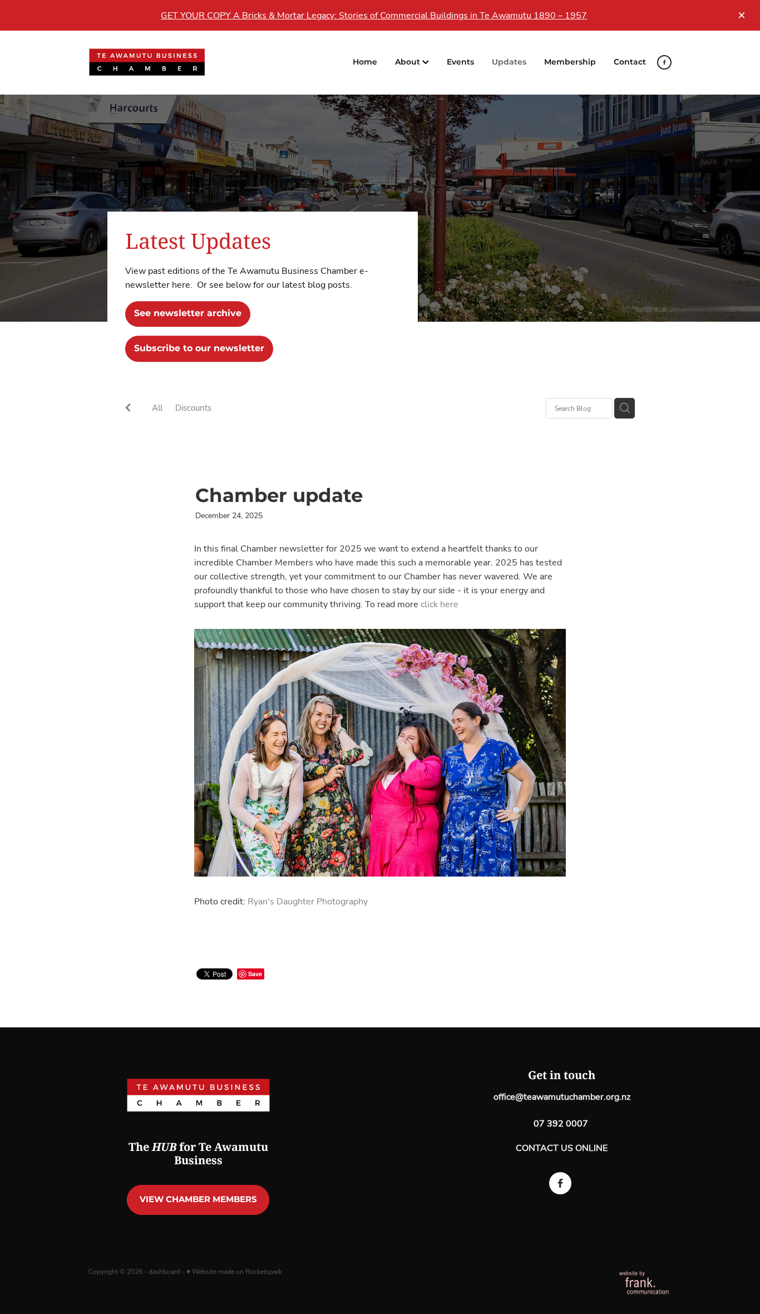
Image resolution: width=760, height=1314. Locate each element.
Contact (630, 62)
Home (365, 62)
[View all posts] (128, 408)
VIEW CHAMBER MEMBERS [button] (198, 1200)
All (157, 407)
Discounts (193, 407)
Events (460, 62)
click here (439, 604)
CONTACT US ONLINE (562, 1147)
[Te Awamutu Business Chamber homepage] (146, 62)
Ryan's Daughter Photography (308, 901)
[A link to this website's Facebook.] (664, 62)
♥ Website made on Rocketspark (234, 1271)
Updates (509, 62)
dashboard (164, 1271)
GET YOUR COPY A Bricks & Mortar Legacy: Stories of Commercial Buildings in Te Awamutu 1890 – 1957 (374, 15)
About (408, 62)
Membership (570, 62)
